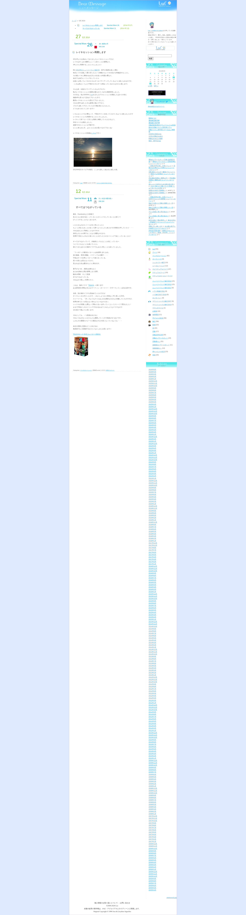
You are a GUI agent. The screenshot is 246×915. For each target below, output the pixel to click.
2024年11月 (153, 411)
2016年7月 (152, 578)
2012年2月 (152, 700)
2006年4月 (152, 862)
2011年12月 (153, 705)
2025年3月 (152, 402)
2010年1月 (152, 758)
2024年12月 (153, 409)
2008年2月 (152, 811)
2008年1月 (152, 814)
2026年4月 (152, 372)
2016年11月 (153, 568)
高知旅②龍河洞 (154, 120)
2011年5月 (152, 721)
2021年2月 (152, 476)
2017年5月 (152, 554)
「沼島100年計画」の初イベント (160, 166)
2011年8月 (152, 714)
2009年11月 (153, 763)
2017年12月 (153, 543)
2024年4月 (152, 427)
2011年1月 (152, 730)
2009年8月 (152, 770)
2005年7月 (152, 883)
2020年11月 (153, 483)
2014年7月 (152, 633)
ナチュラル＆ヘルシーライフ (162, 276)
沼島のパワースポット (160, 338)
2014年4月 (152, 640)
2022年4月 (152, 450)
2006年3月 (152, 864)
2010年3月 (152, 753)
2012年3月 (152, 698)
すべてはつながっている (91, 28)
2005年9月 (152, 878)
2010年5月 (152, 749)
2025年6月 (152, 395)
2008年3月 (152, 809)
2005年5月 (152, 888)
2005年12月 (153, 871)
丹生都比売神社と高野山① (158, 178)
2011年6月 (152, 719)
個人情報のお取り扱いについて (106, 903)
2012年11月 (153, 679)
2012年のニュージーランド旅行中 (88, 70)
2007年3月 (152, 837)
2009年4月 (152, 779)
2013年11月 (153, 652)
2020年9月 (152, 487)
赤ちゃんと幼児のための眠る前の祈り (162, 184)
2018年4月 (152, 534)
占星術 (154, 311)
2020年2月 (152, 501)
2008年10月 (153, 793)
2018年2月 (152, 538)
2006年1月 (152, 869)
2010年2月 (152, 756)
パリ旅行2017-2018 (159, 294)
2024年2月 (152, 432)
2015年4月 (152, 612)
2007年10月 (153, 820)
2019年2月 (152, 517)
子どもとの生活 (157, 318)
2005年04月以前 (172, 897)
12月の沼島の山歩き (156, 136)
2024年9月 (152, 416)
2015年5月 (152, 610)
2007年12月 (153, 816)
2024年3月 (152, 429)
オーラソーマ (157, 259)
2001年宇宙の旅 (154, 230)
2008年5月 (152, 804)
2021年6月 (152, 469)
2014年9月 (152, 629)
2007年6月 (152, 830)
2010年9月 (152, 739)
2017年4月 (152, 557)
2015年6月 (152, 608)
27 (150, 83)
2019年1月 (152, 520)
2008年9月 (152, 795)
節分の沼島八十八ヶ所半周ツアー (160, 127)
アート (154, 252)
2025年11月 (153, 383)
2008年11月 (153, 790)
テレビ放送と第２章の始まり (159, 211)
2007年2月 (152, 839)
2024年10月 (153, 413)
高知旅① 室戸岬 (154, 123)
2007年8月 (152, 825)
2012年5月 (152, 693)
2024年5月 (152, 425)
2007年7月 (152, 827)
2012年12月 (153, 677)
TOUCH (91, 285)
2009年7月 (152, 772)
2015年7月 (152, 605)
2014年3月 (152, 642)
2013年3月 (152, 670)
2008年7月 (152, 800)
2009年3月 (152, 781)
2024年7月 (152, 420)
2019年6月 (152, 513)
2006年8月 (152, 853)
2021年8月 (152, 464)
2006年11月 (153, 846)
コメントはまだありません (104, 183)
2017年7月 (152, 550)
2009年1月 (152, 786)
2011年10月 (153, 709)
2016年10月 (153, 571)
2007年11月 (153, 818)
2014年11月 (153, 624)
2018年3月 (152, 536)
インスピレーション (86, 370)
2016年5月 (152, 582)
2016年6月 (152, 580)
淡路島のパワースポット (160, 345)
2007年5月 (152, 832)
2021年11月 (153, 457)
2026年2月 (152, 376)
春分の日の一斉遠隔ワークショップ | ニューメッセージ (162, 222)
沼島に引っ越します (155, 226)
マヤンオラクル (157, 308)
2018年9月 (152, 524)
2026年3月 (152, 374)
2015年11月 (153, 596)
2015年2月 (152, 617)
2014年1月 (152, 647)
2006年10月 (153, 848)
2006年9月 (152, 851)
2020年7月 (152, 492)
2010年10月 (153, 737)
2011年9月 (152, 712)
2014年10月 (153, 626)
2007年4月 (152, 834)
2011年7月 (152, 716)
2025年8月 (152, 390)
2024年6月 (152, 423)
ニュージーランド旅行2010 (161, 281)
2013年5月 (152, 665)
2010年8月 (152, 742)
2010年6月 (152, 746)
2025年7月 (152, 392)
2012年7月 (152, 689)
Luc (91, 95)
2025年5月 (152, 397)
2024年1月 (152, 434)
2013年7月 (152, 661)
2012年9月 (152, 684)
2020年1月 (152, 504)
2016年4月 (152, 584)
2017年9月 (152, 547)
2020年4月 (152, 497)
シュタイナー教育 (158, 262)
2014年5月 (152, 638)
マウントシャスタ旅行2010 (161, 304)
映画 (154, 325)
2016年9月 (152, 573)
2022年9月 (152, 446)
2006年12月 (153, 844)
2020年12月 (153, 480)
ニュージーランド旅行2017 (161, 288)
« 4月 (150, 86)
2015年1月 (152, 619)
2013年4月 (152, 668)
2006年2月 (152, 867)
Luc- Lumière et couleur (155, 30)
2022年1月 (152, 453)
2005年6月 (152, 885)
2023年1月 (152, 441)
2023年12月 (153, 436)
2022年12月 (153, 443)
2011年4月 (152, 723)
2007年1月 (152, 841)
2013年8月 (152, 659)
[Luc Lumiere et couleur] (160, 50)
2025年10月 (153, 385)
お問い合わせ (125, 903)
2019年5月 (152, 515)
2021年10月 (153, 460)
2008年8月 (152, 797)
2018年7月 (152, 527)
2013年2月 (152, 672)
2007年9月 (152, 823)
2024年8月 (152, 418)
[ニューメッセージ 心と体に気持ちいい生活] (84, 5)
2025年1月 (152, 406)
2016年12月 (153, 566)
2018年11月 (153, 522)
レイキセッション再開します (93, 25)
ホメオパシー (157, 298)
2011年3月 (152, 726)
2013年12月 (153, 649)
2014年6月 (152, 635)
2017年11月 (153, 545)
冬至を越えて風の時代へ (157, 220)
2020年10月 (153, 485)
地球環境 (155, 314)
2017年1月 (152, 564)
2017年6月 (152, 552)
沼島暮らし (156, 341)
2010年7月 (152, 744)
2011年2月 (152, 728)
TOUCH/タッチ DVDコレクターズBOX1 (87, 334)
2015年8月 (152, 603)
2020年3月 (152, 499)
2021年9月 (152, 462)
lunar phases (157, 94)
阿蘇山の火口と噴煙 (155, 138)
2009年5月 (152, 777)
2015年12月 (153, 594)
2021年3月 (152, 473)
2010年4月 (152, 751)
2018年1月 (152, 540)
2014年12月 (153, 621)
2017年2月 (152, 561)
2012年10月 (153, 682)
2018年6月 (152, 529)
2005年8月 (152, 881)
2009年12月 (153, 760)
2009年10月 (153, 765)
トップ (74, 21)
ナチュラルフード (158, 272)
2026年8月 (152, 369)
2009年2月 (152, 784)
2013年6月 (152, 663)
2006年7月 (152, 855)
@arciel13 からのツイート (156, 106)
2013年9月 (152, 656)
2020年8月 (152, 490)
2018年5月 (152, 531)
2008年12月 (153, 788)
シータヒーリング (158, 266)
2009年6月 (152, 774)
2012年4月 (152, 695)
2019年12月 (153, 506)
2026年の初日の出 (155, 134)
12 (174, 77)
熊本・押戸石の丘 (155, 141)
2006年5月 (152, 860)
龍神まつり (152, 118)
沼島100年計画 (157, 335)
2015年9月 (152, 601)
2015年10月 (153, 598)
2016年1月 (152, 591)
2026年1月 (152, 379)
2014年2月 (152, 645)
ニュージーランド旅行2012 (161, 284)
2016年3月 (152, 587)
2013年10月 (153, 654)
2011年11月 (153, 707)
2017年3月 (152, 559)
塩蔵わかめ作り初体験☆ (157, 190)
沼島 (154, 331)
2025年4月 (152, 399)
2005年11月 (153, 874)
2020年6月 (152, 494)
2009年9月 (152, 767)
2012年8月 (152, 686)
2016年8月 (152, 575)
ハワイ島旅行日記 (158, 291)
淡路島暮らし (157, 348)
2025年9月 (152, 388)
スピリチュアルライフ (160, 269)
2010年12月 (153, 733)
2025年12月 (153, 381)
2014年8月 (152, 631)
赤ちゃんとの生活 (158, 351)
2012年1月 (152, 703)
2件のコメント (110, 370)
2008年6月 (152, 802)
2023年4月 (152, 439)
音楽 (154, 355)
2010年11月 (153, 735)
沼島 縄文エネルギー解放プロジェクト (162, 172)
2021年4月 (152, 471)
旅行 (154, 321)
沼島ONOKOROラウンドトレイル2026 (162, 125)
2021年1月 (152, 478)
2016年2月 (152, 589)
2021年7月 (152, 466)
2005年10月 (153, 876)
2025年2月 (152, 404)
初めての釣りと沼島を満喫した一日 (161, 203)
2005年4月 (152, 890)
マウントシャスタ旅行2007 (161, 301)
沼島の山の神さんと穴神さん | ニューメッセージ (162, 167)
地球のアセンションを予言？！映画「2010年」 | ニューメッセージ (162, 232)
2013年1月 (152, 675)
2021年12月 (153, 455)
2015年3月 (152, 615)
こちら (93, 133)
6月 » (156, 86)
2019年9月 (152, 510)
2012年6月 (152, 691)
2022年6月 (152, 448)
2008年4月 (152, 807)
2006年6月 (152, 858)
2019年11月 (153, 508)
